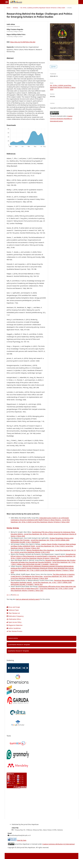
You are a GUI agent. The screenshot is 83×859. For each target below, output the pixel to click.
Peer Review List (14, 613)
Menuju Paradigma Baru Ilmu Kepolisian (40, 550)
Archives (15, 8)
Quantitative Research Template (19, 645)
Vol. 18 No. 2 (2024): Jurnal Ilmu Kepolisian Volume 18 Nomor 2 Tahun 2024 (42, 8)
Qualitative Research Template (18, 651)
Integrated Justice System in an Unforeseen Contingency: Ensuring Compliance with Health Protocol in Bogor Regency (40, 519)
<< (7, 595)
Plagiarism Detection (15, 625)
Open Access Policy (14, 622)
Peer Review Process (15, 631)
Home (8, 8)
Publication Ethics (15, 619)
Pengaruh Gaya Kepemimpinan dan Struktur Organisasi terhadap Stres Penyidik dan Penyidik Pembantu (43, 561)
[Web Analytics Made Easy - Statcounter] (12, 840)
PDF (54, 67)
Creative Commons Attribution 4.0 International (58, 844)
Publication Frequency (15, 616)
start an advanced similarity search (28, 599)
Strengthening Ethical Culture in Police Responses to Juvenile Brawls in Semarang (43, 555)
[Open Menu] (7, 2)
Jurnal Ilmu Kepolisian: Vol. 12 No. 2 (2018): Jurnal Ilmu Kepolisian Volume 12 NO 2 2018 (43, 551)
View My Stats (21, 840)
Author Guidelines (14, 628)
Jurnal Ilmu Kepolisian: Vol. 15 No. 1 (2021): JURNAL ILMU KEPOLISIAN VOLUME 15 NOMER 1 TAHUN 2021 (43, 563)
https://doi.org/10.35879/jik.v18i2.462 (22, 42)
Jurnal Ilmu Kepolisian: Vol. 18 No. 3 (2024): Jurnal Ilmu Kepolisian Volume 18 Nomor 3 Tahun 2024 (40, 521)
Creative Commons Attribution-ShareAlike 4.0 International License (61, 118)
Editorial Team (14, 610)
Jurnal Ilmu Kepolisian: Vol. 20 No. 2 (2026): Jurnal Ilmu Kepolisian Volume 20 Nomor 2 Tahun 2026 (43, 557)
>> (18, 595)
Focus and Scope (14, 607)
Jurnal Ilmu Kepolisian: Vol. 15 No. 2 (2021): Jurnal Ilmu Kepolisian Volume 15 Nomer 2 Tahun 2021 (42, 589)
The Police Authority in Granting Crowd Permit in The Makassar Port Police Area (42, 575)
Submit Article (13, 638)
